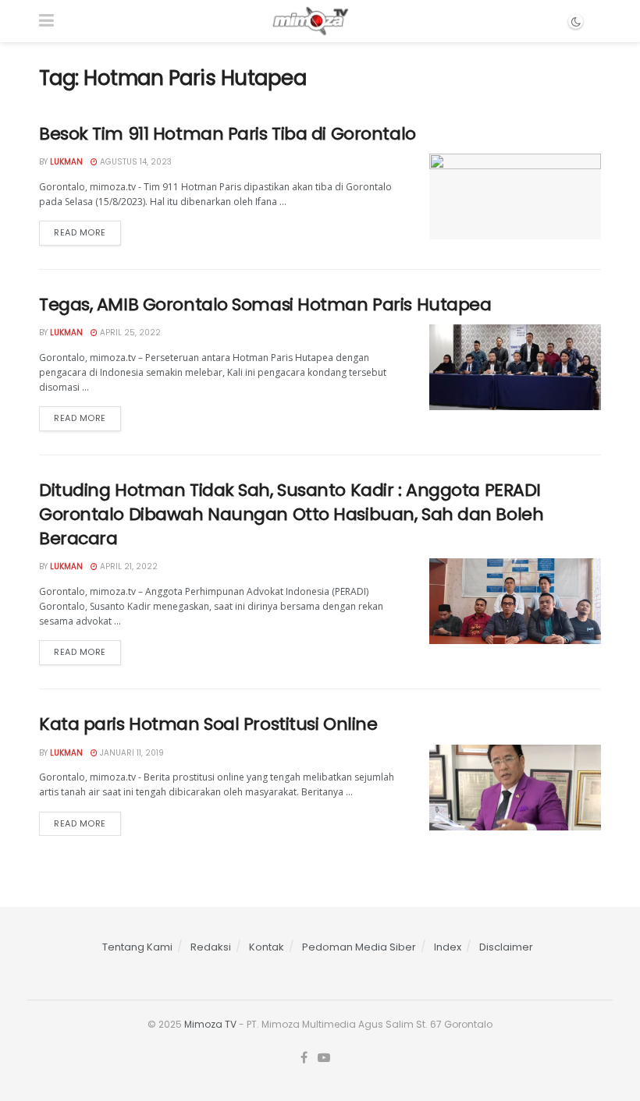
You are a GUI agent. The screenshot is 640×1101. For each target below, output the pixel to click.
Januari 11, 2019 (131, 753)
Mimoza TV (210, 1024)
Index (447, 947)
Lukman (66, 162)
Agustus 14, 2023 (135, 162)
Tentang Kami (137, 947)
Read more (80, 232)
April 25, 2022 (129, 332)
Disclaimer (506, 947)
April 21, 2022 (128, 566)
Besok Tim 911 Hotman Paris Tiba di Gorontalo (227, 134)
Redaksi (210, 947)
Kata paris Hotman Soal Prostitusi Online (208, 724)
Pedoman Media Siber (359, 947)
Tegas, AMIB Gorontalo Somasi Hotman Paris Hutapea (265, 304)
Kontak (266, 947)
